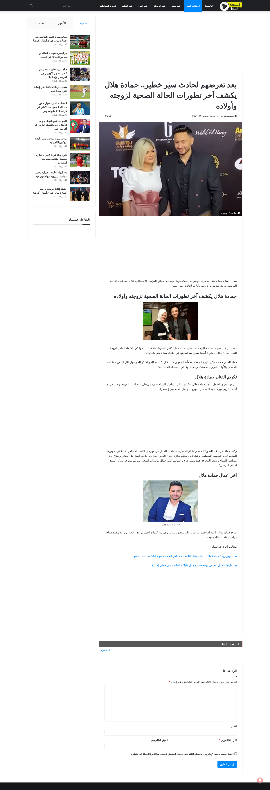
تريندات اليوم (193, 5)
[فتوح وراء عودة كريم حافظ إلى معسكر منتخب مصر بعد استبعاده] (80, 160)
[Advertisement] (170, 42)
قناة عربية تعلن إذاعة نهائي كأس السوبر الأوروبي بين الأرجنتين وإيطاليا (53, 73)
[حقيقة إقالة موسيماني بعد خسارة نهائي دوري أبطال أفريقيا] (80, 194)
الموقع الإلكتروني (159, 740)
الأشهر (62, 23)
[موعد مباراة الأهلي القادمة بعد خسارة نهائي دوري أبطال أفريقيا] (80, 42)
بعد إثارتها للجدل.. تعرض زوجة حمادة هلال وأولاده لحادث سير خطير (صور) (194, 565)
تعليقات (39, 23)
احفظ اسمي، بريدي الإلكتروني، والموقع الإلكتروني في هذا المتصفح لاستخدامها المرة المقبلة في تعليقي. (182, 753)
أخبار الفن (143, 5)
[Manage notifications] (260, 780)
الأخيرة (84, 23)
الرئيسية (209, 5)
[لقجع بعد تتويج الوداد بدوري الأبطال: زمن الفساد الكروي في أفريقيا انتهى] (80, 126)
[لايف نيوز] (231, 6)
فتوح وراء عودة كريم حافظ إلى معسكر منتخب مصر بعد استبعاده (51, 158)
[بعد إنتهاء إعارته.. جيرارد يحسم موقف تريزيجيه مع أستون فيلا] (80, 177)
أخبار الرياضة (160, 5)
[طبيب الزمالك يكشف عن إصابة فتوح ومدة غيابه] (80, 92)
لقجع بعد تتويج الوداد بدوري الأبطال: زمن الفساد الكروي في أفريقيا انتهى (50, 124)
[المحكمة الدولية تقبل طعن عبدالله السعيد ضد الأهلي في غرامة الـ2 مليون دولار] (80, 108)
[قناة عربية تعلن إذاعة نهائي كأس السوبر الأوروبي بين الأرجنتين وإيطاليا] (80, 74)
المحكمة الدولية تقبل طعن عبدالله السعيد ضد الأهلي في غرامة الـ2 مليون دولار (52, 107)
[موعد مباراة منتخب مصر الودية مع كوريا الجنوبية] (80, 143)
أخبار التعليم (127, 5)
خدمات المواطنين (107, 5)
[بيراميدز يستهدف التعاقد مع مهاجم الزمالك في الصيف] (80, 58)
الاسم (233, 726)
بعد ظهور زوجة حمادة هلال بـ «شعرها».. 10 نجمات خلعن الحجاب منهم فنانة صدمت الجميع (185, 556)
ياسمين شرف (227, 116)
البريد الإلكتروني (228, 740)
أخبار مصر (176, 5)
